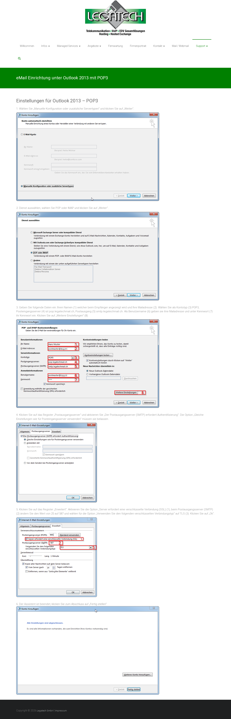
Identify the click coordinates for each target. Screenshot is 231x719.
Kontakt (157, 46)
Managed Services (67, 46)
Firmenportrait (138, 46)
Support (200, 46)
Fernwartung (115, 46)
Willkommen (27, 46)
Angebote (93, 46)
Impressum (61, 710)
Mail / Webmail (180, 46)
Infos (44, 46)
